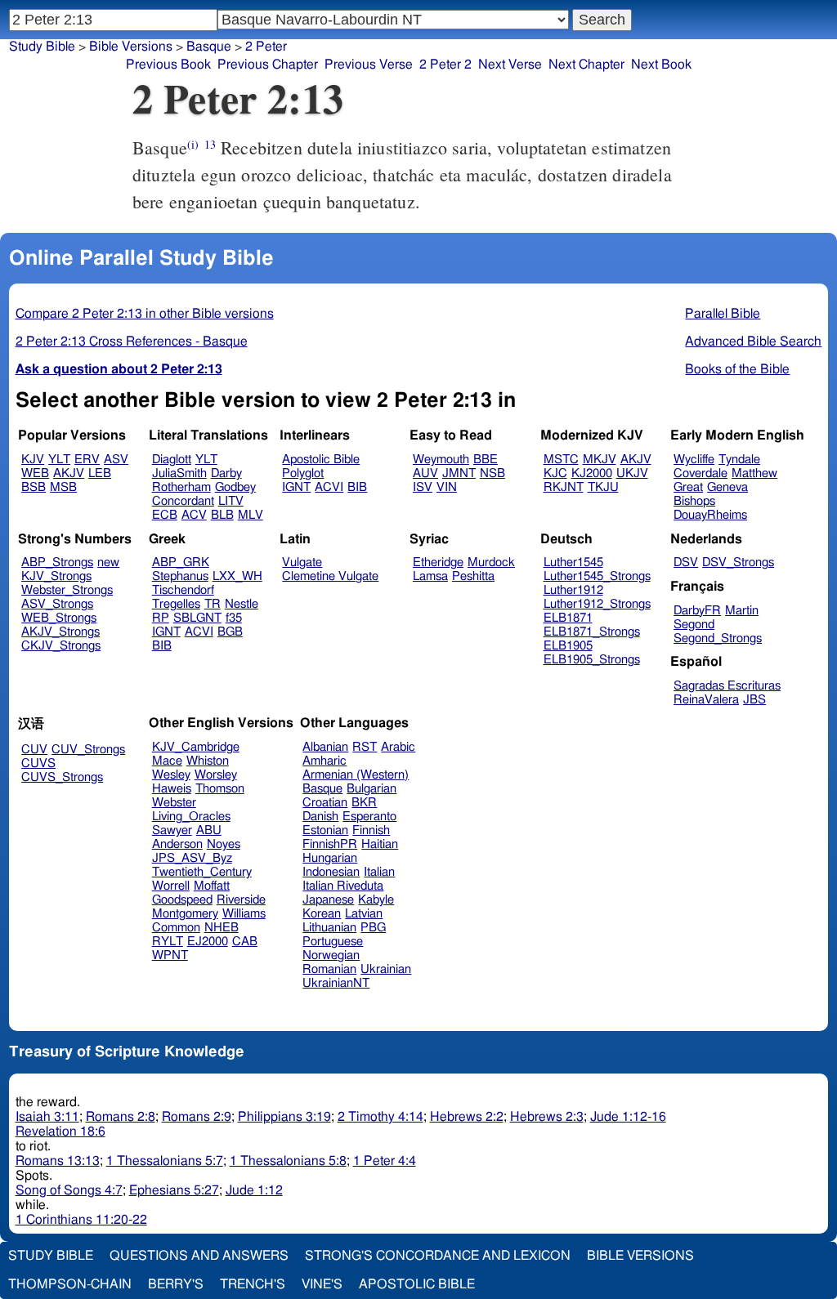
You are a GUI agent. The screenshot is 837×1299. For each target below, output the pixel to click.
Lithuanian (329, 928)
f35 (234, 618)
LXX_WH (237, 576)
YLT (59, 459)
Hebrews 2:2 (467, 1116)
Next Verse (510, 64)
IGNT (296, 487)
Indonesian (331, 872)
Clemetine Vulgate (330, 576)
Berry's (176, 1284)
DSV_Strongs (738, 562)
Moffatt (212, 886)
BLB (222, 515)
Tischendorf (183, 590)
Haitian (379, 844)
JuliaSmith (179, 473)
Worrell (171, 886)
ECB (164, 515)
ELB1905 (568, 646)
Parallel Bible (722, 313)
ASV (116, 459)
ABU (209, 830)
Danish (320, 816)
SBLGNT (197, 618)
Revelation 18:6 (60, 1131)
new (108, 562)
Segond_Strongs (718, 638)
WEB (35, 473)
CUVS (38, 763)
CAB (244, 941)
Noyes (223, 844)
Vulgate (302, 562)
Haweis (171, 789)
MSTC (561, 459)
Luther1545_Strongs (597, 576)
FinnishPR (329, 844)
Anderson (177, 844)
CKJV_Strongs (61, 646)
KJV (32, 459)
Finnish (371, 830)
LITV (231, 501)
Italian (379, 872)
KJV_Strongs (56, 576)
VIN (446, 487)
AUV (425, 473)
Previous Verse (369, 64)
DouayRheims (710, 515)
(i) (193, 144)
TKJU (603, 487)
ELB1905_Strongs (592, 660)
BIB (357, 487)
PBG (373, 928)
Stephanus (180, 576)
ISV (422, 487)
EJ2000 (207, 941)
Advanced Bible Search (753, 341)
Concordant (183, 501)
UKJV (632, 473)
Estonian (325, 830)
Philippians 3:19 (284, 1116)
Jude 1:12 (254, 1190)
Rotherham (181, 487)
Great (688, 487)
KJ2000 (591, 473)
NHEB (221, 928)
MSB (63, 487)
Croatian (324, 803)
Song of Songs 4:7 (69, 1190)
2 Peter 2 (445, 64)
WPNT (170, 955)
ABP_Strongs (57, 562)
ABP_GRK (180, 562)
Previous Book (168, 64)
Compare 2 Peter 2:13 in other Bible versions (145, 313)
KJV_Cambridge (195, 747)
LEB (99, 473)
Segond (694, 624)
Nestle (241, 604)
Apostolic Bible (417, 1284)
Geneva (727, 487)
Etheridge (438, 562)
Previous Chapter (267, 64)
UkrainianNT (335, 983)
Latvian (364, 914)
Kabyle (376, 900)
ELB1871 (568, 618)
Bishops (694, 501)
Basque (208, 46)
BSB (33, 487)
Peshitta (473, 576)
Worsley (216, 775)
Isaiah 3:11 (47, 1116)
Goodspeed (182, 900)
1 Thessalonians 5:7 (164, 1160)
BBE (485, 459)
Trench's (252, 1284)
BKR (364, 803)
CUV (34, 749)
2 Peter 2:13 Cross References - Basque (132, 341)
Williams (244, 914)
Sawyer (172, 830)
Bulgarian (371, 789)
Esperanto (369, 816)
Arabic (398, 747)
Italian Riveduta (342, 886)
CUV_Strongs (88, 749)
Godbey (235, 487)
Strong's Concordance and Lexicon (438, 1255)
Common (176, 928)
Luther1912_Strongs (597, 604)
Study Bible (42, 46)
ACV (194, 515)
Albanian (325, 747)
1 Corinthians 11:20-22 (81, 1219)
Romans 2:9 (196, 1116)
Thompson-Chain (70, 1284)
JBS (754, 700)
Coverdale (700, 473)
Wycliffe (694, 459)
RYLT (167, 941)
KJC (555, 473)
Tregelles (176, 604)
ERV (87, 459)
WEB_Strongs (58, 618)
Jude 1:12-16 (628, 1116)
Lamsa (430, 576)
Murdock (491, 562)
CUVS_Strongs (62, 777)
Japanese (328, 900)
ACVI (329, 487)
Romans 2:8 (120, 1116)
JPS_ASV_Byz (192, 858)
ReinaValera (706, 700)
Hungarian (329, 858)
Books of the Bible (737, 369)
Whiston (207, 761)
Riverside (241, 900)
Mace (167, 761)
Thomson (219, 789)
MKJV (599, 459)
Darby (226, 473)
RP (160, 618)
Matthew (754, 473)
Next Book (661, 64)
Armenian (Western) (355, 775)
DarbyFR (697, 611)
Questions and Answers (199, 1255)
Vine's (322, 1284)
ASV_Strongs (57, 604)
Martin (742, 611)
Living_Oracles (191, 816)
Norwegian (331, 955)
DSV (686, 562)
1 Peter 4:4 (384, 1160)
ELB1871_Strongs (592, 632)
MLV (250, 515)
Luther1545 (573, 562)
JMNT (459, 473)
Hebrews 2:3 (547, 1116)
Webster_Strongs (67, 590)
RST (364, 747)
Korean (321, 914)
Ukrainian (385, 969)
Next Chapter (586, 64)
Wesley (171, 775)
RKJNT (564, 487)
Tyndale (739, 459)
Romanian (329, 969)
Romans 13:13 (58, 1160)
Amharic (324, 761)
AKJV (68, 473)
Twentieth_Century (202, 872)
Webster (174, 803)
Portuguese (332, 941)
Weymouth (441, 459)
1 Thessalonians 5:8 (288, 1160)
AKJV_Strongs (60, 632)
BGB (230, 632)
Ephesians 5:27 (174, 1190)
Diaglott (171, 459)
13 (210, 144)
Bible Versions (130, 46)
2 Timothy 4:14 (380, 1116)
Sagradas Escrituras (727, 686)
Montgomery (185, 914)
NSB (492, 473)
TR (212, 604)
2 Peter (266, 46)
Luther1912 (573, 590)
